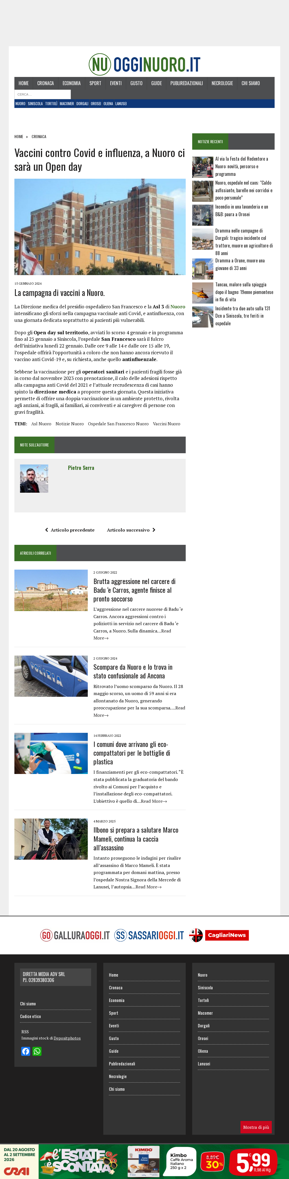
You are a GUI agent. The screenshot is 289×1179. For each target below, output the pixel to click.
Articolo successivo (128, 530)
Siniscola (35, 103)
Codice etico (30, 1016)
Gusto (136, 83)
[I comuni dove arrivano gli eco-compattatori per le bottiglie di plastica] (51, 770)
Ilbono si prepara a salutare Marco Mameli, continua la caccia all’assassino (135, 838)
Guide (156, 83)
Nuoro (20, 103)
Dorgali (82, 103)
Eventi (116, 83)
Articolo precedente (73, 530)
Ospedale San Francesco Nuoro (118, 423)
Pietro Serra (81, 467)
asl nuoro (41, 423)
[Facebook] (25, 1052)
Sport (95, 83)
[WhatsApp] (37, 1052)
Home (24, 83)
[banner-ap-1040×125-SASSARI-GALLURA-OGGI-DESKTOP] (144, 1175)
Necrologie (222, 83)
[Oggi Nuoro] (144, 64)
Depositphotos (67, 1038)
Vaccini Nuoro (166, 423)
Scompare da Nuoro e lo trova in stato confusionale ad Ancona (132, 671)
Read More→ (154, 801)
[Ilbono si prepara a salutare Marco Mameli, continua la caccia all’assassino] (51, 856)
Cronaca (45, 83)
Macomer (67, 103)
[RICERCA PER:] (42, 94)
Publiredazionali (186, 83)
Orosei (96, 103)
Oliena (108, 103)
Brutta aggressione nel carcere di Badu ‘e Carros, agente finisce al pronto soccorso (134, 589)
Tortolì (51, 103)
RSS (25, 1031)
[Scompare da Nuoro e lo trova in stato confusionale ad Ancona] (51, 693)
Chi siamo (251, 83)
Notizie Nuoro (70, 423)
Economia (72, 83)
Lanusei (121, 103)
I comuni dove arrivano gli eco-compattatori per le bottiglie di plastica (131, 752)
